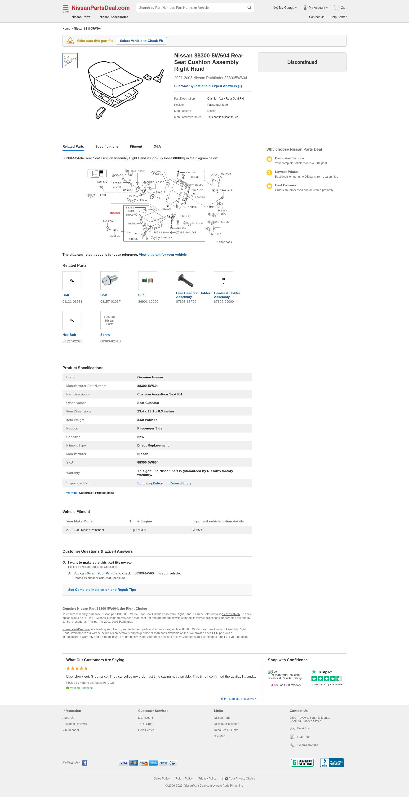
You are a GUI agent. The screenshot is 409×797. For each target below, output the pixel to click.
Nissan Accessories (114, 17)
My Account (145, 717)
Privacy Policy (207, 778)
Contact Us (317, 17)
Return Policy (180, 483)
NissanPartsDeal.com (76, 629)
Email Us (303, 728)
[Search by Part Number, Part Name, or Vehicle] (249, 7)
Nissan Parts (81, 17)
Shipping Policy (150, 483)
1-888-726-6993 (307, 745)
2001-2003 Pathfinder (118, 621)
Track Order (145, 724)
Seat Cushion (231, 614)
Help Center (338, 17)
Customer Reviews (74, 724)
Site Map (219, 736)
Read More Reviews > (242, 699)
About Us (68, 717)
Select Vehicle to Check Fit (141, 41)
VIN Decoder (70, 730)
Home (66, 28)
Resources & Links (226, 730)
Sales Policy (162, 778)
